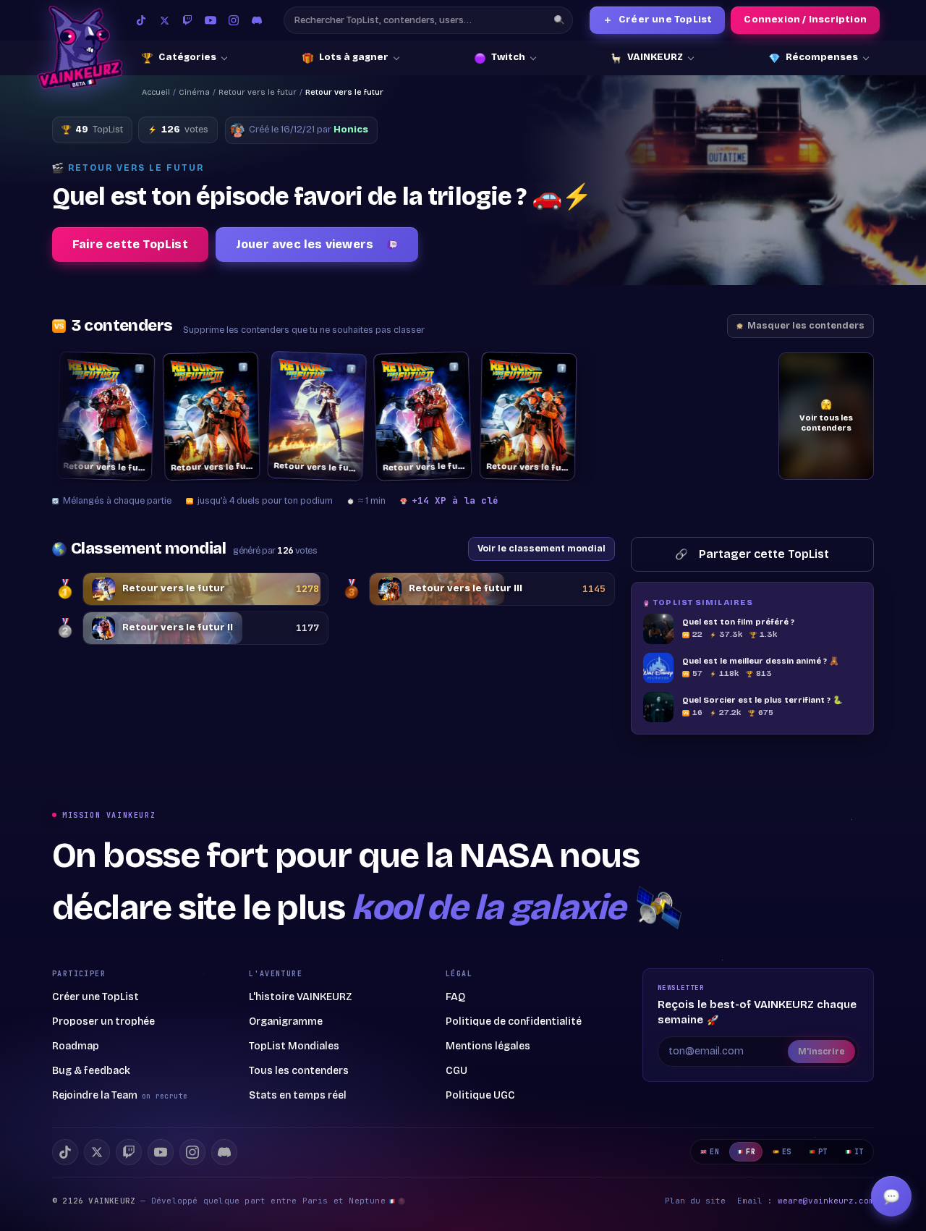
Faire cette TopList (130, 244)
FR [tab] (750, 1151)
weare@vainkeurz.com (826, 1201)
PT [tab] (823, 1151)
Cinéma (194, 92)
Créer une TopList (658, 20)
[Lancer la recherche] (559, 20)
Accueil (156, 92)
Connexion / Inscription (805, 19)
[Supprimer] (130, 368)
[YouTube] (210, 20)
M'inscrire (821, 1051)
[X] (97, 1152)
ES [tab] (786, 1151)
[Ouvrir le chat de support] (891, 1196)
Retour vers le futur (257, 92)
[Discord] (257, 20)
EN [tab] (714, 1151)
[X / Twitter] (164, 20)
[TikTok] (141, 20)
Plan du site (695, 1201)
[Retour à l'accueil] (80, 47)
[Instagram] (234, 20)
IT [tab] (859, 1151)
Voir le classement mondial (541, 548)
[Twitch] (187, 20)
